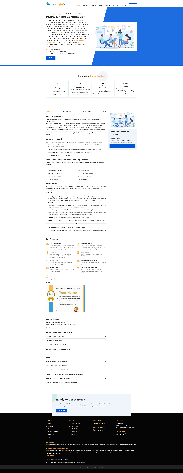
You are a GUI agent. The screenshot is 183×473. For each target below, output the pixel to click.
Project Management (57, 14)
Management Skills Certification (53, 453)
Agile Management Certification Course (89, 444)
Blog (49, 437)
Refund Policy (74, 429)
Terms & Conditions (76, 423)
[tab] (76, 328)
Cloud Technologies (65, 446)
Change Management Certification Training (80, 452)
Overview (49, 111)
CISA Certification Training (128, 450)
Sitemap (73, 434)
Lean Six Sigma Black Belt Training (102, 450)
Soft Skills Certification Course (53, 446)
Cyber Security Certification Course (72, 444)
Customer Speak (52, 426)
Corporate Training (111, 5)
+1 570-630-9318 (122, 425)
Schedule (51, 58)
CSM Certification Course (67, 450)
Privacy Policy (74, 426)
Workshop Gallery (52, 429)
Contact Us (61, 410)
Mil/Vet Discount (97, 5)
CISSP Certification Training (116, 450)
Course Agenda (86, 111)
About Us (50, 423)
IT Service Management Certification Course (108, 444)
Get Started (132, 5)
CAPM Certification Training (64, 452)
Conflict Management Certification (129, 452)
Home (78, 5)
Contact (123, 5)
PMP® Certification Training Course (53, 450)
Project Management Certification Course (55, 444)
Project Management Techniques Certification (100, 452)
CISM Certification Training (51, 452)
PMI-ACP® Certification (116, 452)
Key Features (67, 111)
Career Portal (51, 434)
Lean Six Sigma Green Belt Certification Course (84, 450)
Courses (85, 5)
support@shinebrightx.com (127, 427)
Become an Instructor (100, 423)
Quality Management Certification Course (127, 444)
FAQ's (104, 111)
